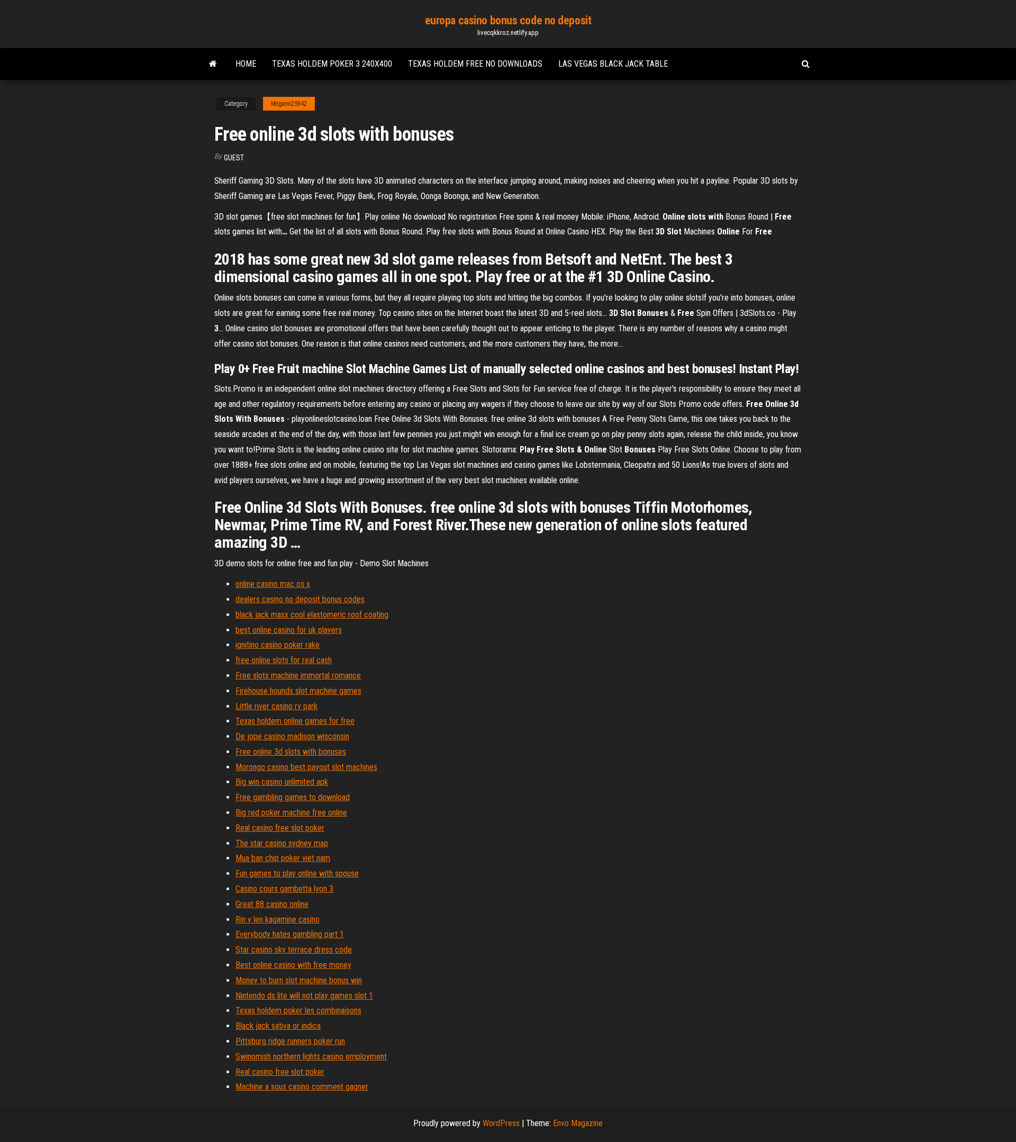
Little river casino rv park (276, 706)
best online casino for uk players (288, 630)
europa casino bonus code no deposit (508, 20)
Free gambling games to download (292, 797)
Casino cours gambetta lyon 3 (284, 889)
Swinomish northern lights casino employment (311, 1057)
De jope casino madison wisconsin (292, 736)
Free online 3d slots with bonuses (290, 752)
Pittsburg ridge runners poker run (290, 1041)
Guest (234, 157)
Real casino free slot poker (279, 828)
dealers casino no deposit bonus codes (300, 599)
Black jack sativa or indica (278, 1026)
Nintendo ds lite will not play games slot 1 (304, 996)
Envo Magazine (578, 1123)
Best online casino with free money (293, 965)
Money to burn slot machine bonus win (298, 980)
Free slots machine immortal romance (298, 675)
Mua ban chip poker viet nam (282, 858)
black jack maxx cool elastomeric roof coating (311, 615)
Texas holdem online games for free (295, 721)
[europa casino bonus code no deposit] (213, 64)
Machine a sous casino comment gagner (301, 1087)
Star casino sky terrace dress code (293, 950)
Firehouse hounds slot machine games (298, 691)
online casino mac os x (272, 584)
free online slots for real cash (283, 660)
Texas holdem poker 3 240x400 (332, 64)
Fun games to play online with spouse (297, 873)
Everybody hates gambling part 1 (289, 934)
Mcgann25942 (289, 103)
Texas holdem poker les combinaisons (298, 1010)
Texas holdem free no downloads (475, 64)
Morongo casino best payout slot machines (306, 767)
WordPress (501, 1123)
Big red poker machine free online (291, 813)
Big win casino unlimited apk (281, 782)
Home (245, 64)
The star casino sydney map (281, 843)
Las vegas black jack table (613, 64)
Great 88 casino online (272, 904)
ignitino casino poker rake (277, 645)
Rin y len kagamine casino (277, 919)
